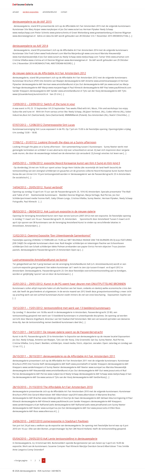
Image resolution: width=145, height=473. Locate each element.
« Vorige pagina (20, 461)
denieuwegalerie (23, 4)
